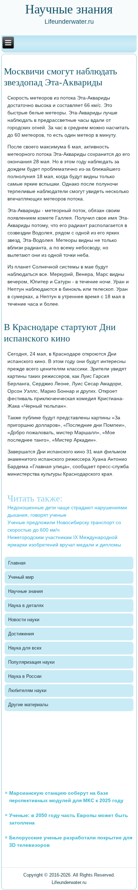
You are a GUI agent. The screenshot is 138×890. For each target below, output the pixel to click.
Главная (16, 563)
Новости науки (23, 619)
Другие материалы (28, 704)
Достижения (21, 633)
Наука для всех (25, 648)
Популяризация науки (31, 662)
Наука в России (24, 676)
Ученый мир (21, 577)
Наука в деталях (26, 605)
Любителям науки (27, 690)
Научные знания (25, 591)
